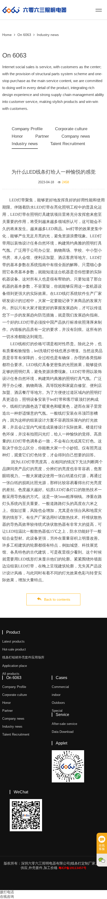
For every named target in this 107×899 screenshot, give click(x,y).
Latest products (13, 641)
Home (7, 35)
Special (57, 711)
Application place (14, 666)
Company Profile (27, 128)
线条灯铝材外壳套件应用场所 (23, 657)
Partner (42, 136)
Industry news (48, 35)
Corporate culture (71, 128)
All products (10, 674)
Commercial (60, 687)
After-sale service (64, 724)
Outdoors (58, 703)
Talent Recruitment (67, 143)
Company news (75, 136)
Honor (17, 136)
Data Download (62, 732)
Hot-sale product (14, 649)
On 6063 (24, 35)
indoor (56, 695)
